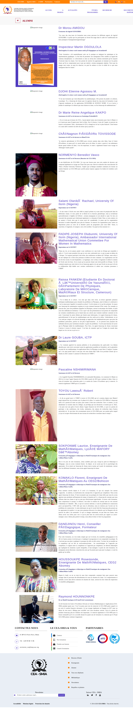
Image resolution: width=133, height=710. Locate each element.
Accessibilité (17, 703)
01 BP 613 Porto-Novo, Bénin (29, 635)
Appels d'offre (31, 2)
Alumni (27, 20)
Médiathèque (75, 677)
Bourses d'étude (76, 658)
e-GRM (40, 2)
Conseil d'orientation (63, 648)
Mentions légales (28, 703)
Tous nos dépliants (77, 673)
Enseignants (75, 663)
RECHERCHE (108, 10)
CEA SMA (21, 2)
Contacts (57, 2)
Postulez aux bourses (63, 644)
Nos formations (61, 640)
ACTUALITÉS (73, 10)
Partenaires (48, 2)
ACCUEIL (49, 10)
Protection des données (42, 703)
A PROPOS (61, 11)
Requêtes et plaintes (77, 687)
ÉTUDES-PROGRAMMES (93, 11)
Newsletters (75, 682)
